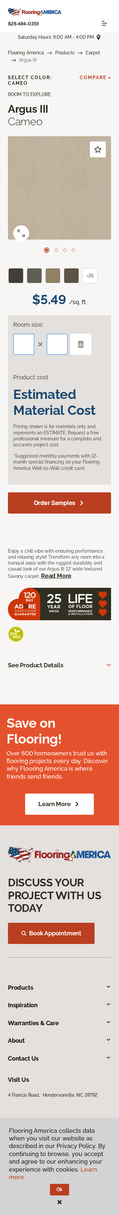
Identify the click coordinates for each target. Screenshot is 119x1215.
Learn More (54, 804)
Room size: (28, 324)
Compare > (95, 77)
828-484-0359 (23, 24)
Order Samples (55, 502)
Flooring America (26, 52)
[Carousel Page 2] (56, 250)
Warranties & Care (33, 1023)
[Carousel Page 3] (64, 250)
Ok (60, 1189)
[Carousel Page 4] (73, 250)
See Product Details (35, 665)
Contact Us (23, 1058)
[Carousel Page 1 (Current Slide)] (46, 250)
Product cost (30, 377)
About (16, 1040)
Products (64, 52)
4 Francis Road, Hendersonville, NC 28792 (52, 1095)
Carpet (93, 52)
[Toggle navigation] (104, 23)
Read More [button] (56, 575)
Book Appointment (55, 933)
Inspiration (23, 1005)
